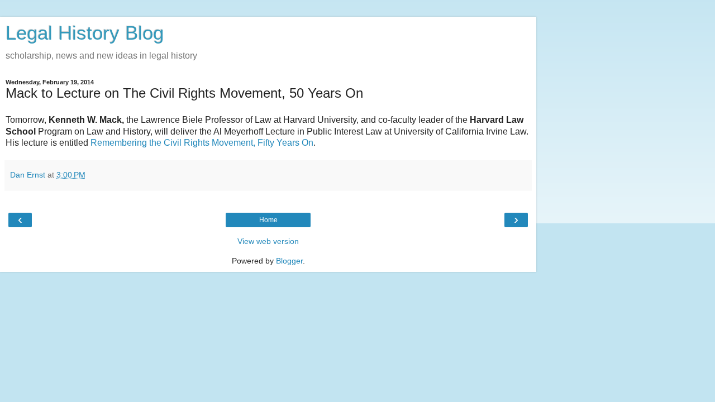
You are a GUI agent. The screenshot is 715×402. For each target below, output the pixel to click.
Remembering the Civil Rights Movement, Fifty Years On (201, 142)
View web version (268, 241)
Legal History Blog (85, 33)
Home (268, 220)
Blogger (289, 260)
